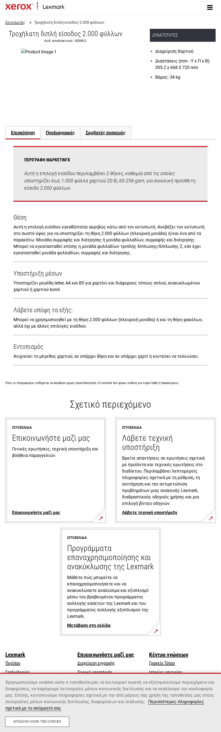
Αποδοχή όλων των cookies (37, 721)
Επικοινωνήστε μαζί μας (105, 654)
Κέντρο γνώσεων (168, 654)
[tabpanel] (110, 257)
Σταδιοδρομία (17, 672)
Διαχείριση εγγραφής (96, 663)
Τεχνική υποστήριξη (94, 672)
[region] (110, 702)
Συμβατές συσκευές (105, 132)
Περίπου (12, 663)
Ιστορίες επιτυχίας (165, 672)
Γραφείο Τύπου (162, 663)
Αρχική (69, 7)
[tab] (22, 132)
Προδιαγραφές (60, 132)
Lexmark (15, 654)
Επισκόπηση (23, 132)
